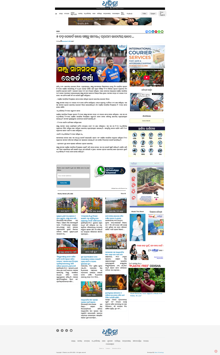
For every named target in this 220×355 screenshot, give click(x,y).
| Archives (121, 8)
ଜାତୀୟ (80, 13)
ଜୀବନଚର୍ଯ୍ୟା (137, 341)
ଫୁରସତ (110, 341)
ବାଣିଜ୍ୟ (99, 13)
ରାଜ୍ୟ (61, 13)
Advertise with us (116, 348)
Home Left (66, 194)
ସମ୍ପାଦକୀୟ (107, 13)
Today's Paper (115, 8)
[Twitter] (149, 31)
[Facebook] (146, 31)
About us (101, 348)
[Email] (162, 31)
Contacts (108, 348)
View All (123, 193)
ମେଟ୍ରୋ (66, 13)
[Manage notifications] (216, 351)
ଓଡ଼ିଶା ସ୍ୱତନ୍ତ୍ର (74, 13)
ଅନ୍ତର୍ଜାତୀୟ (87, 13)
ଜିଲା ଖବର (122, 13)
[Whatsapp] (159, 31)
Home (60, 194)
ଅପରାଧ (146, 341)
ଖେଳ (93, 13)
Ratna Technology (159, 352)
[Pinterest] (156, 31)
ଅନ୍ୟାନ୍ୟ (129, 13)
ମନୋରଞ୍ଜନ (116, 13)
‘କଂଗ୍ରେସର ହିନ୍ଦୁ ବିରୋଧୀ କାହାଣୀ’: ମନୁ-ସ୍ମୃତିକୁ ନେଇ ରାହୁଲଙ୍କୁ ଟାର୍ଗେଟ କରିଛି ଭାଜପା (91, 218)
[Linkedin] (153, 31)
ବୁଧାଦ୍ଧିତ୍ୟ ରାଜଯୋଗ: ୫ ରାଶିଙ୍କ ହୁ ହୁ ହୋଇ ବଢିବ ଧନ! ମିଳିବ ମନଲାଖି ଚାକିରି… (115, 295)
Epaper (153, 13)
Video (144, 13)
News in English (162, 13)
